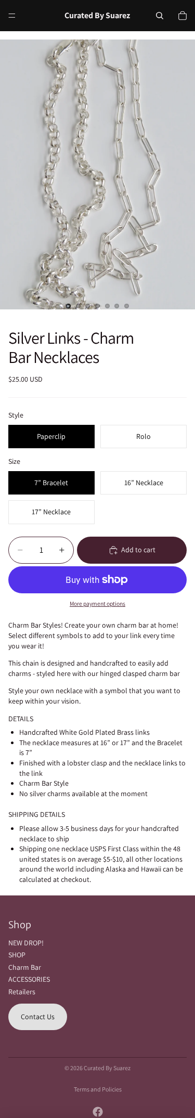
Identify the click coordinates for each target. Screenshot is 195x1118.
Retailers (21, 991)
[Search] (159, 15)
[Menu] (12, 16)
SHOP (16, 954)
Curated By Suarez (107, 1068)
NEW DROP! (26, 942)
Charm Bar (24, 967)
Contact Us (38, 1016)
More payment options (97, 603)
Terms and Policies (98, 1089)
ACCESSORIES (29, 979)
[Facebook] (98, 1112)
